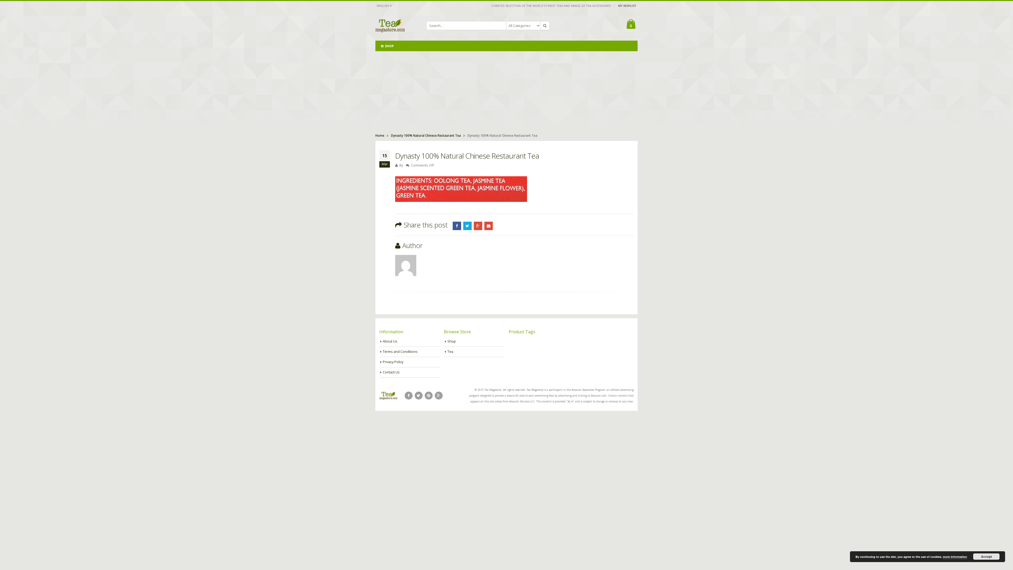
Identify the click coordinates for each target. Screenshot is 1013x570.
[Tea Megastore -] (390, 25)
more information (955, 557)
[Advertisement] (506, 91)
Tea (450, 351)
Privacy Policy (393, 362)
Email (488, 226)
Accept (986, 556)
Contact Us (391, 372)
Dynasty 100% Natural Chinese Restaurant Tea (426, 135)
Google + (478, 226)
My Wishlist (627, 6)
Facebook (457, 226)
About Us (390, 341)
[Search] (545, 25)
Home (379, 135)
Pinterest (429, 396)
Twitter (467, 226)
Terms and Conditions (400, 351)
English (383, 6)
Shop (389, 46)
